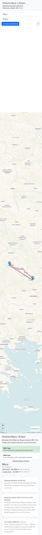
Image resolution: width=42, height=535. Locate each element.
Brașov (22, 3)
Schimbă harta (35, 429)
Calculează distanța (10, 24)
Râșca (13, 3)
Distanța (6, 3)
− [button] (2, 428)
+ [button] (2, 425)
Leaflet (23, 432)
